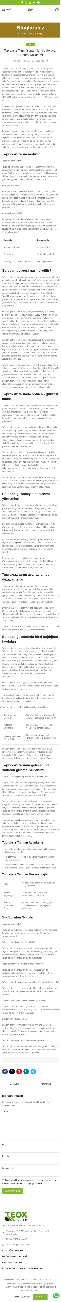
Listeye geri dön (30, 1084)
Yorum (5, 1111)
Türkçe (40, 34)
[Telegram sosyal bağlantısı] (33, 1071)
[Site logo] (30, 10)
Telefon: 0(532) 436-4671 (17, 1239)
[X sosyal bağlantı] (26, 2)
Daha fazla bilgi (22, 1297)
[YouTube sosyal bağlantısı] (34, 2)
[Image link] (16, 1216)
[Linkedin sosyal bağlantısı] (26, 1071)
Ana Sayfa (22, 34)
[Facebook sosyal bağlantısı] (22, 2)
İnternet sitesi (8, 1168)
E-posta (6, 1156)
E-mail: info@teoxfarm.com (17, 1245)
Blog (32, 34)
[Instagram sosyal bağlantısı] (30, 2)
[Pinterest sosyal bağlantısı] (38, 2)
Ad (4, 1144)
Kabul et (40, 1297)
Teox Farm (21, 61)
